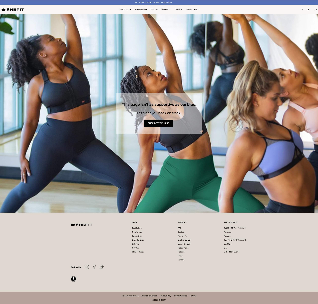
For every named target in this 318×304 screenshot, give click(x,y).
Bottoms (135, 244)
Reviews (227, 236)
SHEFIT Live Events (231, 251)
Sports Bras (136, 236)
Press (180, 255)
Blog (225, 248)
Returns (181, 251)
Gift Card (135, 248)
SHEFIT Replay (138, 251)
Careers (181, 259)
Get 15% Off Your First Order (235, 228)
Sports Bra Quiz (184, 244)
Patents (193, 296)
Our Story (227, 244)
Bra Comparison (184, 240)
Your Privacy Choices (130, 296)
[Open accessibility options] (73, 279)
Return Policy (183, 248)
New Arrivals (137, 232)
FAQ (179, 228)
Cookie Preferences (149, 296)
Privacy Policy (165, 296)
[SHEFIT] (12, 9)
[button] (316, 9)
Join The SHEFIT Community (235, 240)
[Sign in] (309, 9)
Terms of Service (180, 296)
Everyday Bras (138, 240)
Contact (181, 232)
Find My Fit (182, 236)
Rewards (227, 232)
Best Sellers (136, 228)
